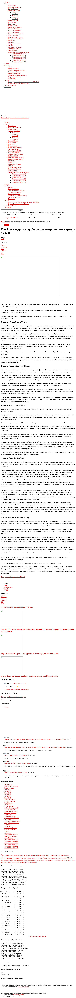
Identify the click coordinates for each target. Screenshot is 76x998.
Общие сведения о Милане (16, 70)
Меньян (61, 858)
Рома (46, 860)
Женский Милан (9, 799)
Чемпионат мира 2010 (19, 53)
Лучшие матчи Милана (15, 34)
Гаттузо (48, 855)
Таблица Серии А (10, 85)
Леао (45, 858)
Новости (7, 4)
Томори (5, 862)
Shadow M (7, 739)
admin (2, 239)
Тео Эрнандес (66, 860)
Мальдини (55, 858)
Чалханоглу (14, 862)
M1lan (6, 755)
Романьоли (50, 860)
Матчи (6, 80)
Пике (6, 590)
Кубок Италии (12, 25)
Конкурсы (11, 24)
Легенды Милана (13, 29)
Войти (6, 707)
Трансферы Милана (14, 48)
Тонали (9, 862)
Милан (68, 857)
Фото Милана (12, 50)
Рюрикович (8, 747)
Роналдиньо (56, 860)
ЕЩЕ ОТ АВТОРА (27, 607)
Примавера (11, 40)
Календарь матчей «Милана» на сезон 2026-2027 (23, 82)
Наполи (21, 860)
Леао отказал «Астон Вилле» (19, 755)
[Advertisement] (38, 102)
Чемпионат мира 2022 (19, 58)
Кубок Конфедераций (15, 27)
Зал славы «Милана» (14, 72)
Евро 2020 (15, 15)
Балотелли (21, 855)
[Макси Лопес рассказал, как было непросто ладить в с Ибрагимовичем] (12, 672)
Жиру (62, 855)
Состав (6, 63)
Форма (10, 67)
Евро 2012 (15, 12)
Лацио (41, 858)
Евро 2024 (15, 17)
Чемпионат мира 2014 (19, 55)
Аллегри (4, 855)
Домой (3, 221)
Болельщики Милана (14, 7)
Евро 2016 (15, 14)
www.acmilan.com (23, 986)
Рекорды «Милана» (14, 73)
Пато (25, 860)
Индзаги (16, 858)
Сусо (60, 860)
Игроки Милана (13, 20)
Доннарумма (55, 855)
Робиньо (43, 860)
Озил (6, 589)
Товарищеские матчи (15, 47)
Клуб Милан (12, 22)
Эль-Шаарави (21, 862)
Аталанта (15, 855)
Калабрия (29, 858)
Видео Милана (13, 9)
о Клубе (6, 65)
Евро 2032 (7, 798)
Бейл (6, 585)
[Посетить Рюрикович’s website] (6, 745)
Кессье (37, 858)
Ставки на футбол (10, 829)
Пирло (33, 860)
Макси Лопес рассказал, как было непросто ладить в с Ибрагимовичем (29, 676)
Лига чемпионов (13, 32)
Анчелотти (10, 855)
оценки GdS (34, 862)
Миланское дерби (5, 860)
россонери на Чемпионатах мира (18, 52)
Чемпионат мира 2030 (19, 62)
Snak (5, 772)
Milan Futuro (12, 5)
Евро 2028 (15, 19)
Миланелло (11, 78)
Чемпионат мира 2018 (19, 57)
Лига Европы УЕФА (14, 30)
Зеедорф (66, 855)
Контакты (7, 87)
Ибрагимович (8, 587)
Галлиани (41, 855)
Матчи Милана (13, 35)
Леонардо (49, 858)
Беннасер (28, 855)
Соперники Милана (14, 44)
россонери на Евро (14, 10)
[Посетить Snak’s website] (6, 771)
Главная (6, 2)
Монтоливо (16, 860)
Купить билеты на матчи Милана (18, 83)
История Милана (13, 68)
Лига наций (8, 814)
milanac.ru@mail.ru (19, 995)
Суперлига (7, 833)
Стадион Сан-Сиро (14, 77)
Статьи (10, 45)
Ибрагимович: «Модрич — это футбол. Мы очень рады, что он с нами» (30, 654)
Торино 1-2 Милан (12, 218)
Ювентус (28, 862)
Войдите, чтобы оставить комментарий (16, 689)
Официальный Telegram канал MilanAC (13, 577)
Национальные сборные (15, 37)
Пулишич (38, 860)
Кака (25, 858)
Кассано (33, 858)
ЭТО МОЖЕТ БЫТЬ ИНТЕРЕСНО (11, 607)
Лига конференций (10, 813)
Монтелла (11, 860)
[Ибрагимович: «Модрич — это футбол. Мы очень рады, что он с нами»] (12, 650)
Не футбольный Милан (15, 39)
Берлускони (34, 855)
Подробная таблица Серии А (38, 936)
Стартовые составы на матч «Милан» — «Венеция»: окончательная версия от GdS (38, 739)
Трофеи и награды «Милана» (17, 75)
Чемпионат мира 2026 (19, 60)
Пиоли (29, 860)
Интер (21, 858)
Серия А (11, 42)
